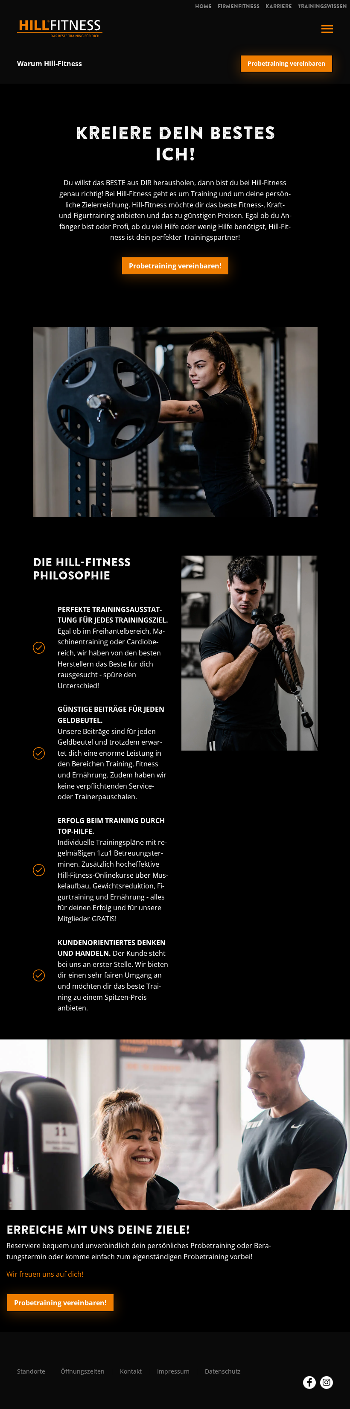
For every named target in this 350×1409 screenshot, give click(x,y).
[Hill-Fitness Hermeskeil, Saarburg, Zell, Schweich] (59, 27)
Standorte (31, 1371)
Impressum (173, 1371)
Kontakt (131, 1371)
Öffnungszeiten (83, 1371)
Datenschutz (223, 1371)
